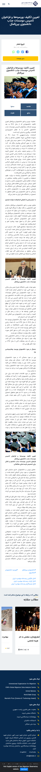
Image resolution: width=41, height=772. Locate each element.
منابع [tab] (28, 113)
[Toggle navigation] (5, 3)
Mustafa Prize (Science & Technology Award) (20, 698)
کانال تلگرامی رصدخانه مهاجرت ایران (24, 578)
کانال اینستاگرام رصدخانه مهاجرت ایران (23, 584)
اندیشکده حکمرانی (30, 720)
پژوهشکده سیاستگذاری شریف (26, 717)
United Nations (31, 691)
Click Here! (24, 769)
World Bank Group (30, 695)
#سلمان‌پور (32, 572)
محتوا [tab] (12, 106)
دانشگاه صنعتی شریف (29, 713)
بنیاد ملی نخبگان (30, 724)
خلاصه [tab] (29, 106)
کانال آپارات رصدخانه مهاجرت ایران (25, 581)
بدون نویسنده (20, 58)
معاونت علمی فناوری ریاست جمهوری (24, 709)
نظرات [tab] (12, 113)
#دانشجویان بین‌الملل (29, 570)
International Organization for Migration (22, 684)
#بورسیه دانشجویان (11, 570)
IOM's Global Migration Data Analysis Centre (21, 687)
